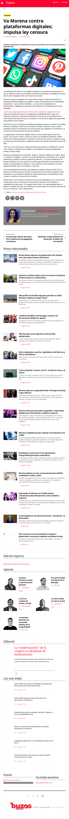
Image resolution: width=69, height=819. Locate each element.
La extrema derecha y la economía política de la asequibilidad (24, 622)
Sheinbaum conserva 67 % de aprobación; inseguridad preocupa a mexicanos (37, 454)
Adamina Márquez (11, 36)
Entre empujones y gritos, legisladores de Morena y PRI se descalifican (42, 353)
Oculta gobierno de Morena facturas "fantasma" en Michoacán (42, 517)
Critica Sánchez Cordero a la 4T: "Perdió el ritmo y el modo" (42, 371)
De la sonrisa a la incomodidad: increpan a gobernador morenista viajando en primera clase (41, 535)
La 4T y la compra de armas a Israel (25, 601)
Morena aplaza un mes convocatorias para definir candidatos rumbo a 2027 (41, 474)
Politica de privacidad (57, 807)
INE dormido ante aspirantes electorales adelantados (37, 335)
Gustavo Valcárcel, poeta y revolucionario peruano (26, 581)
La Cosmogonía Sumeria (17, 781)
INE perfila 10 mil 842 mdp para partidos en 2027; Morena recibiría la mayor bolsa (40, 296)
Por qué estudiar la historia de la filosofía (58, 580)
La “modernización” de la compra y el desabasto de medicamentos (30, 651)
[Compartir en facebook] (7, 198)
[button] (8, 8)
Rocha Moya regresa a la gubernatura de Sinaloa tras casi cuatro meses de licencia (40, 256)
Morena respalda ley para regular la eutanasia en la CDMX (42, 434)
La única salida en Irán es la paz (58, 599)
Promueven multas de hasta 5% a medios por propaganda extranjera (19, 239)
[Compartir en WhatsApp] (17, 198)
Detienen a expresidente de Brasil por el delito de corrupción (50, 239)
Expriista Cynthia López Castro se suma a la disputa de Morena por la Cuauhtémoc (42, 276)
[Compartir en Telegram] (22, 198)
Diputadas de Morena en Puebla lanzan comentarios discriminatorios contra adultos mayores (39, 495)
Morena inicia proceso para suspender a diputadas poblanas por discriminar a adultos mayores (41, 411)
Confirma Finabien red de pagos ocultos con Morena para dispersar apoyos (38, 316)
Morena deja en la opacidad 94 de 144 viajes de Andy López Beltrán (42, 391)
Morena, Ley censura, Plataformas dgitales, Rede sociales (29, 192)
